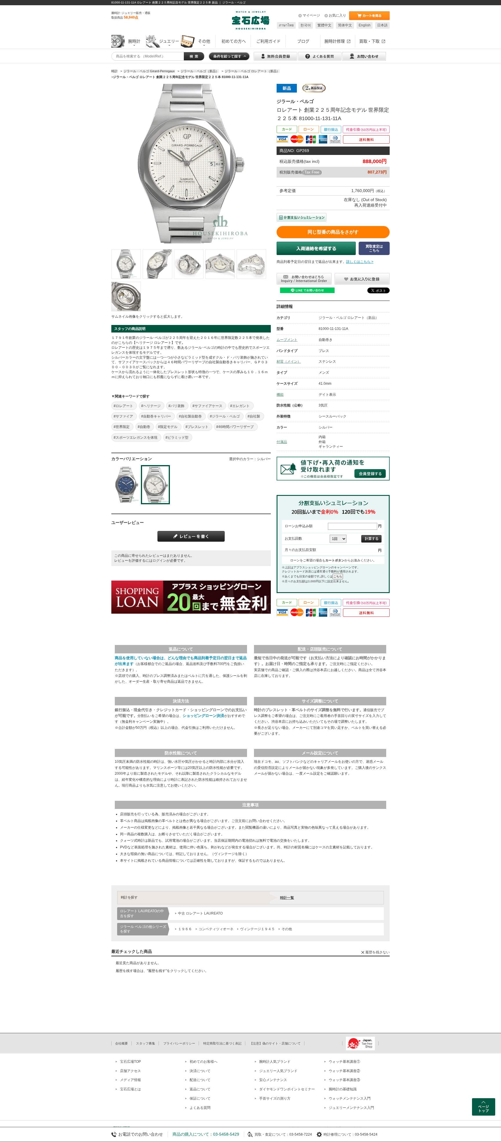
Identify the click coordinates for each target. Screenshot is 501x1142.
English (365, 25)
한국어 (305, 25)
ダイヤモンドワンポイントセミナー (287, 1089)
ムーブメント (287, 340)
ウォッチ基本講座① (344, 1062)
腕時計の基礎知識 (343, 1089)
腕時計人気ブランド (275, 1062)
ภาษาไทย (286, 25)
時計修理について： (339, 1134)
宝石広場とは (130, 1089)
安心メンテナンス (273, 1080)
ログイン (159, 561)
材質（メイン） (289, 361)
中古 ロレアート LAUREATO (200, 913)
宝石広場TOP (130, 1062)
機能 (280, 395)
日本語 (382, 25)
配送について (200, 1080)
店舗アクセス (130, 1071)
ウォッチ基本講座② (344, 1071)
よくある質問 (200, 1108)
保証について (200, 1098)
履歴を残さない (377, 952)
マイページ (311, 15)
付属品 (282, 442)
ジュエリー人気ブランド (278, 1071)
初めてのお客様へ (203, 1062)
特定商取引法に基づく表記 (222, 1043)
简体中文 (345, 25)
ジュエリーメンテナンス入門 (351, 1108)
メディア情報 (130, 1080)
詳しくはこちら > (359, 262)
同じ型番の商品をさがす (333, 232)
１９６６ (185, 929)
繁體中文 (324, 25)
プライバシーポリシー (179, 1043)
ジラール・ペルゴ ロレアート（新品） (349, 318)
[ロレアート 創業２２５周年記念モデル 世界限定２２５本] (126, 264)
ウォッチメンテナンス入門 (350, 1098)
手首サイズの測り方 (275, 1098)
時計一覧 (287, 898)
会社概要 (121, 1043)
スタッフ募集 (145, 1043)
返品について (200, 1089)
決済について (200, 1071)
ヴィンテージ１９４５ (257, 929)
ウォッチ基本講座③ (344, 1080)
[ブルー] (125, 484)
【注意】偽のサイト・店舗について (275, 1043)
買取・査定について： (272, 1134)
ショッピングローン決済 (203, 715)
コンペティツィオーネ (216, 929)
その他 (287, 929)
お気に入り (337, 15)
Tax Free (311, 172)
